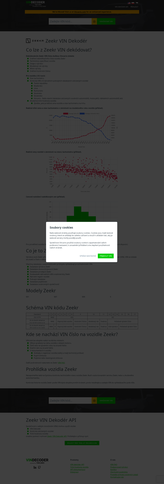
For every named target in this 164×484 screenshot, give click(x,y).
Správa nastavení (88, 256)
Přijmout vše (106, 256)
